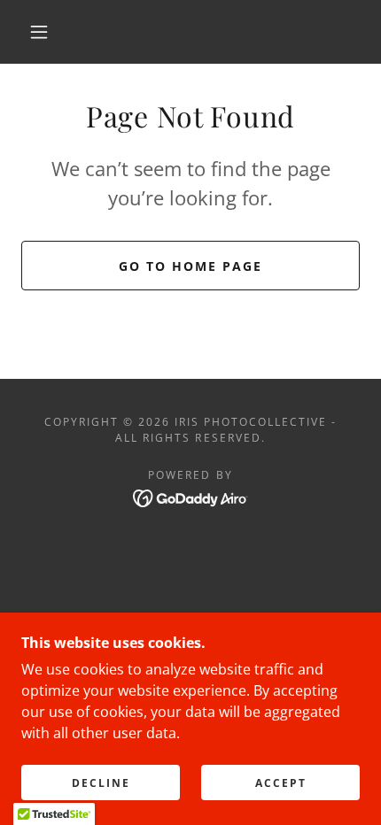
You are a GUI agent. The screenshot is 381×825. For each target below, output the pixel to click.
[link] (191, 496)
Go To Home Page (190, 266)
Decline (101, 782)
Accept (281, 782)
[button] (39, 32)
